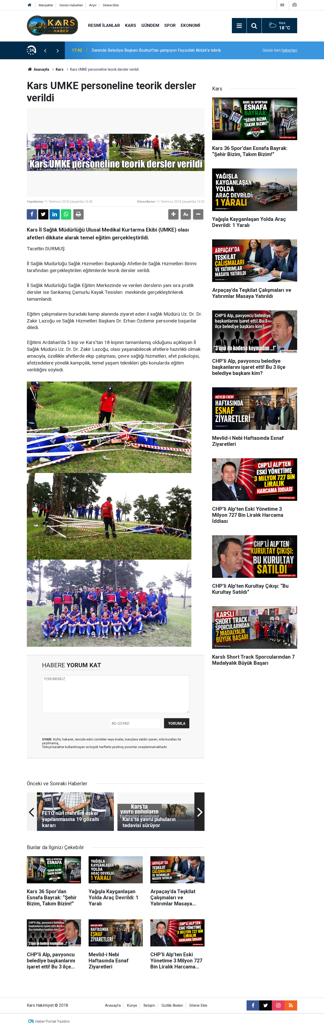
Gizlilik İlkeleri (172, 1005)
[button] (173, 214)
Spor (170, 25)
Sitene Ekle (111, 5)
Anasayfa (41, 69)
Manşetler (46, 5)
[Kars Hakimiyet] (52, 25)
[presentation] (45, 50)
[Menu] (239, 26)
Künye (132, 1005)
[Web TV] (282, 5)
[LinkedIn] (55, 214)
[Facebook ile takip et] (253, 1005)
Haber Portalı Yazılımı (52, 1021)
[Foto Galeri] (294, 5)
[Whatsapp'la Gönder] (66, 214)
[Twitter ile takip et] (265, 1005)
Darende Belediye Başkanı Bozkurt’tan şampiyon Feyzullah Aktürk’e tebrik (156, 50)
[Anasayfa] (29, 5)
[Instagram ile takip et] (278, 1005)
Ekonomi (190, 25)
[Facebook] (32, 214)
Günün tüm (279, 50)
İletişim (149, 1005)
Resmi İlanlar (104, 25)
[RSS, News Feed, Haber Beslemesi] (291, 1005)
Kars (130, 25)
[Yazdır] (78, 214)
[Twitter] (43, 214)
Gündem (150, 25)
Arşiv (92, 5)
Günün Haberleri (71, 5)
